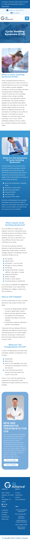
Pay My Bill (16, 13)
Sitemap (25, 538)
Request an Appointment (16, 10)
